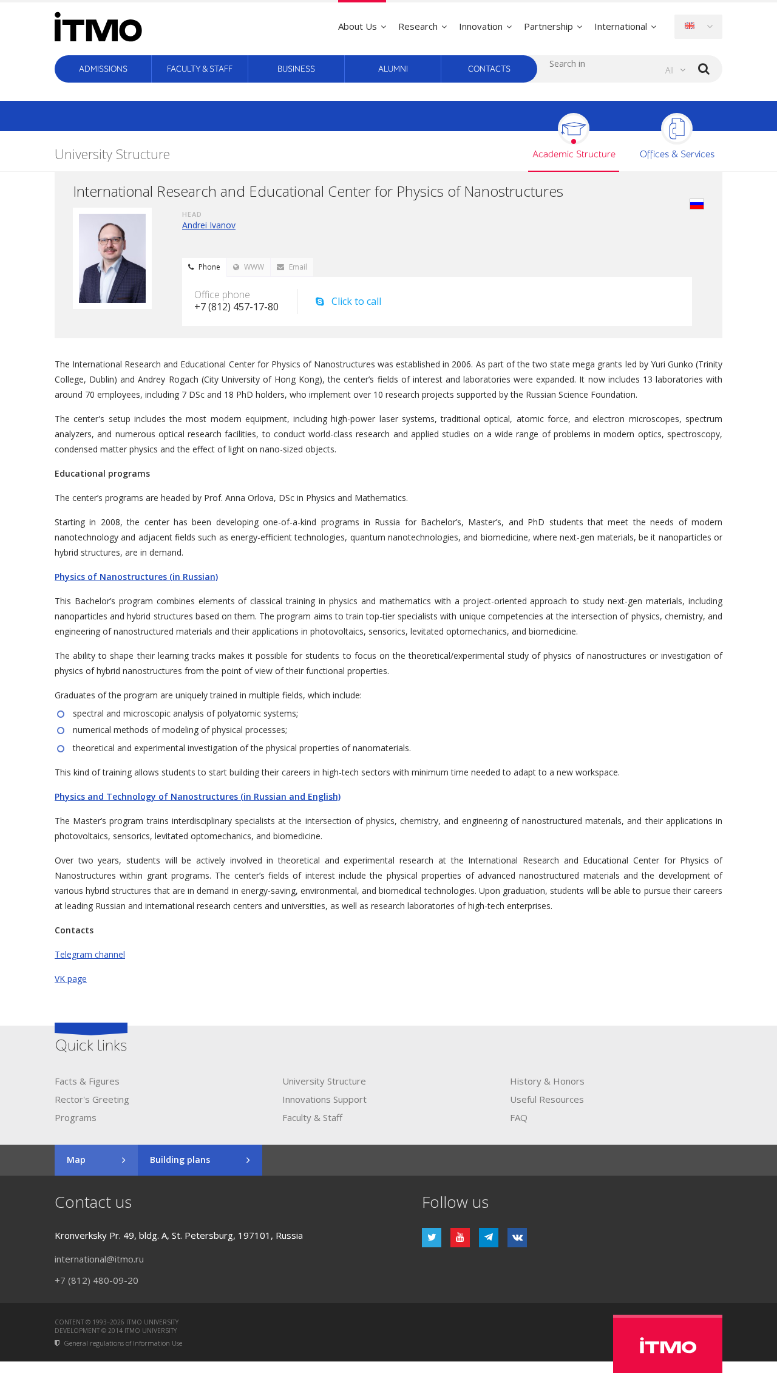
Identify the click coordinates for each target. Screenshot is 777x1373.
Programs (76, 1117)
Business (296, 69)
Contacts (489, 69)
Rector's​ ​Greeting (92, 1099)
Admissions (103, 69)
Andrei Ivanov (209, 225)
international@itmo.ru (99, 1259)
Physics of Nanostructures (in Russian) (136, 576)
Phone (209, 267)
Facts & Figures (87, 1081)
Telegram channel (90, 954)
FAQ (519, 1117)
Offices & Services (677, 154)
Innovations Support (324, 1099)
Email (298, 267)
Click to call (356, 301)
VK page (71, 978)
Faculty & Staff (199, 69)
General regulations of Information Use (123, 1343)
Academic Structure (574, 154)
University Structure (324, 1081)
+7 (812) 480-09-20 (96, 1280)
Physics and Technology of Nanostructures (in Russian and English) (198, 796)
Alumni (393, 69)
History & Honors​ (547, 1081)
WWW (254, 267)
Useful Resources (547, 1099)
